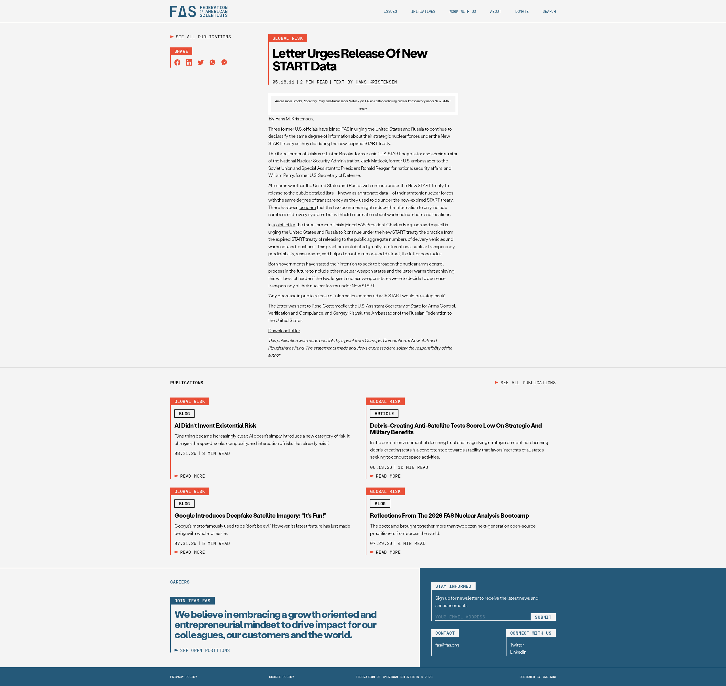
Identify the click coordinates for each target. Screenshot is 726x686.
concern (307, 207)
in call (374, 101)
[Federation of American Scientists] (198, 11)
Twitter (517, 645)
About (495, 11)
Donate (522, 11)
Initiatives (423, 11)
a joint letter (284, 224)
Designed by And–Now (538, 677)
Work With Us (462, 11)
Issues (390, 11)
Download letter (284, 330)
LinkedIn (518, 652)
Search (549, 11)
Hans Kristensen (376, 81)
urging (360, 129)
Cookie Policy (281, 677)
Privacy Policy (183, 677)
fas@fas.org (447, 645)
